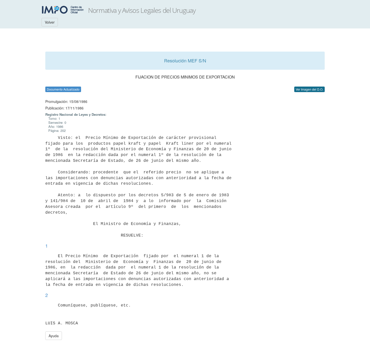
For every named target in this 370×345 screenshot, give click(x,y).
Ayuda (54, 335)
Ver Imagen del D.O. (309, 89)
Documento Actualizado (63, 89)
